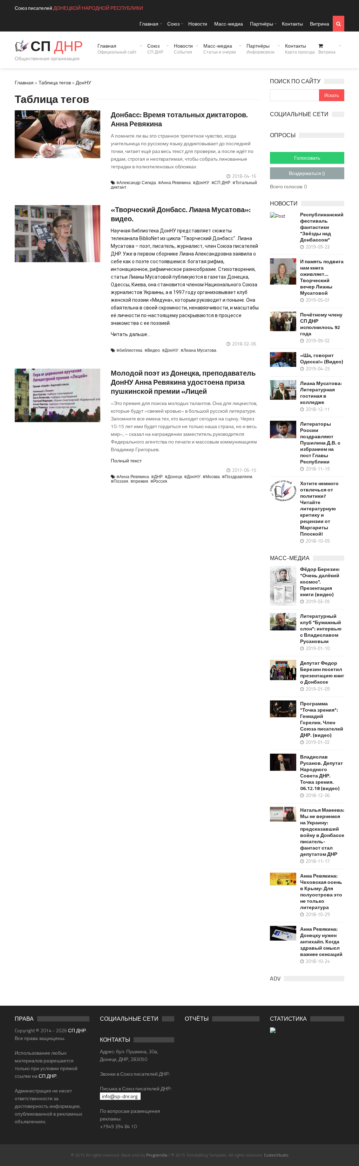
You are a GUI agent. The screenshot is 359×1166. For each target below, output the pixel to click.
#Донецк (173, 476)
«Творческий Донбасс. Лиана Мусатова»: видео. (181, 214)
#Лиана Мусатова (198, 350)
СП (57, 46)
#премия (139, 481)
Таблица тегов (55, 82)
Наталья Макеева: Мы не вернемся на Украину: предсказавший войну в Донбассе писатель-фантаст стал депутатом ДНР (322, 832)
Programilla (156, 1155)
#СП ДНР (220, 182)
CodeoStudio (276, 1155)
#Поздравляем (237, 476)
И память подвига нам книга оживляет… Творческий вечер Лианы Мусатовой (322, 277)
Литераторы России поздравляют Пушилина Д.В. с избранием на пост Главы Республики (320, 443)
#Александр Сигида (136, 182)
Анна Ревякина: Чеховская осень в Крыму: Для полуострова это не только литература (321, 891)
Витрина (319, 23)
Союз (173, 23)
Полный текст (126, 460)
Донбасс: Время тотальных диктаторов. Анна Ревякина (179, 119)
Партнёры (261, 23)
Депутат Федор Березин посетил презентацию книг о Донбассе (322, 672)
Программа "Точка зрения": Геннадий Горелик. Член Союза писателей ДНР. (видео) (321, 719)
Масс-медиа (228, 23)
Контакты (292, 23)
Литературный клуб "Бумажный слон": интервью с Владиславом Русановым (320, 628)
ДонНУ (83, 82)
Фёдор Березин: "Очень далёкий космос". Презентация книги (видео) (320, 582)
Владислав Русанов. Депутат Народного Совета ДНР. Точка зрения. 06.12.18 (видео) (321, 772)
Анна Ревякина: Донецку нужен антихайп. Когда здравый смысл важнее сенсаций (321, 941)
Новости (197, 23)
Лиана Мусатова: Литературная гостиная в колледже (321, 392)
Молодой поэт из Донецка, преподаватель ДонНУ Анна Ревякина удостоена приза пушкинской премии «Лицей (183, 382)
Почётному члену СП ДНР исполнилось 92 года (321, 324)
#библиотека (129, 350)
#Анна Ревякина (174, 182)
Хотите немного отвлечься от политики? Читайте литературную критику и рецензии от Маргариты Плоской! (319, 508)
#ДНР (157, 476)
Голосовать (307, 157)
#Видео (152, 350)
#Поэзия (119, 481)
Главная (149, 23)
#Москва (211, 476)
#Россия (158, 481)
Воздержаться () (307, 173)
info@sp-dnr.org (119, 1096)
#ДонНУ (201, 182)
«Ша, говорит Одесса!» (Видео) (321, 358)
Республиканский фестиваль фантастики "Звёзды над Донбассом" (322, 227)
